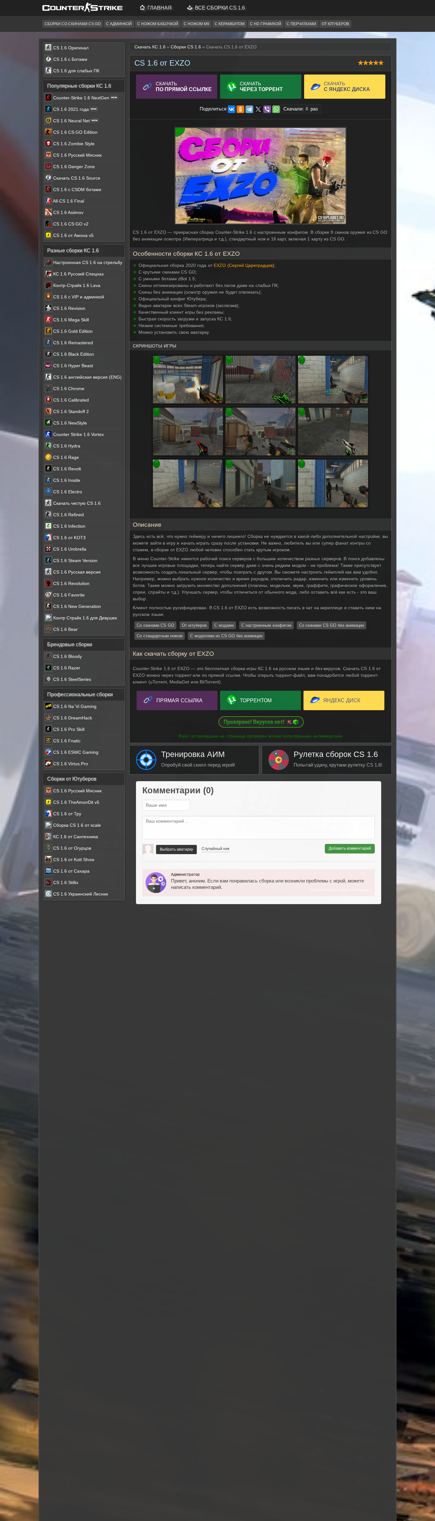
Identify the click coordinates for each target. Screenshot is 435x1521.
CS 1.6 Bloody (67, 656)
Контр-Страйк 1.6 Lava (76, 285)
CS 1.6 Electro (67, 491)
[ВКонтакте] (231, 109)
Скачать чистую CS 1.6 (76, 503)
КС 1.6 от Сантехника (75, 836)
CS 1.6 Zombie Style (73, 143)
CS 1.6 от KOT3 (69, 537)
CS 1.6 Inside (66, 480)
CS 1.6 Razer (66, 667)
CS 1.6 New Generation (76, 606)
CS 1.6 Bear (65, 629)
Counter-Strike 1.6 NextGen (81, 97)
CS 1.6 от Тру (66, 813)
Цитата (315, 890)
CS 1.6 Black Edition (73, 354)
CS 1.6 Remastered (72, 342)
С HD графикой (265, 24)
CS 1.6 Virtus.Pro (70, 763)
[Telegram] (249, 109)
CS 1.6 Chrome (68, 388)
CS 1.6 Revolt (66, 468)
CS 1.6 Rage (65, 457)
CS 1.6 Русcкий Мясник (77, 155)
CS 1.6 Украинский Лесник (80, 893)
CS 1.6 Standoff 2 (70, 411)
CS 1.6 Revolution (70, 583)
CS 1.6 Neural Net (71, 120)
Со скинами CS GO (155, 625)
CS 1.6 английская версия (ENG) (87, 377)
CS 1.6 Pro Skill (68, 729)
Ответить (330, 890)
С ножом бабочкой (157, 24)
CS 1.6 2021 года (71, 109)
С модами (224, 625)
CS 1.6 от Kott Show (73, 859)
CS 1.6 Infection (68, 526)
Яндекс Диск (341, 700)
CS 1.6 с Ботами (69, 59)
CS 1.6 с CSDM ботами (76, 189)
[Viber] (267, 109)
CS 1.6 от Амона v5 (73, 235)
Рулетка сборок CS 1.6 (338, 759)
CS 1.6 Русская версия (76, 572)
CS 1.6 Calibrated (70, 400)
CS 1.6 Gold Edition (72, 331)
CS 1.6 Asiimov (67, 212)
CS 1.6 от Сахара (70, 871)
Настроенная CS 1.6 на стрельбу (87, 262)
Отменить (362, 890)
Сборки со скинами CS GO (73, 24)
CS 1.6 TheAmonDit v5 (75, 802)
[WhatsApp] (276, 109)
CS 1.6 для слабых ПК (75, 70)
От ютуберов (194, 625)
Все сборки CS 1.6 (219, 8)
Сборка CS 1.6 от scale (76, 825)
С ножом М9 (196, 24)
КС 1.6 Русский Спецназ (77, 273)
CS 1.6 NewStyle (69, 422)
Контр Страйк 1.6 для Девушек (84, 617)
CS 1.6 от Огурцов (71, 848)
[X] (258, 109)
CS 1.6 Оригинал (70, 47)
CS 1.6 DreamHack (72, 717)
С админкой (119, 24)
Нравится (346, 890)
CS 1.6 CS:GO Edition (74, 132)
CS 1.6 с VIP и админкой (78, 296)
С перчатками (301, 24)
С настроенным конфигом (266, 625)
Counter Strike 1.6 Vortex (78, 434)
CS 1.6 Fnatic (66, 740)
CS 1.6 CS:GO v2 (70, 223)
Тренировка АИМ (198, 759)
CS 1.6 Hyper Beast (72, 365)
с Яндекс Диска (347, 86)
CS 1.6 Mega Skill (70, 319)
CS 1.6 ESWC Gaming (75, 752)
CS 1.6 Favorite (68, 594)
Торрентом (256, 700)
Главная (159, 8)
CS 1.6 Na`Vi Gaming (74, 706)
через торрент (261, 86)
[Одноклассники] (240, 109)
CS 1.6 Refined (68, 514)
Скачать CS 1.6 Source (76, 178)
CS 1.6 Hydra (66, 445)
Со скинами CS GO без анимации (331, 625)
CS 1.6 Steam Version (74, 560)
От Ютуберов (335, 24)
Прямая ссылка (179, 700)
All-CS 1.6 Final (68, 201)
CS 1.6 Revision (68, 308)
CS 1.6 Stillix (65, 882)
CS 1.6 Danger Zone (73, 166)
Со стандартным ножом (159, 635)
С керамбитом (230, 24)
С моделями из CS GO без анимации (226, 635)
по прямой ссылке (184, 86)
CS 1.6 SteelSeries (71, 679)
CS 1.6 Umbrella (69, 549)
